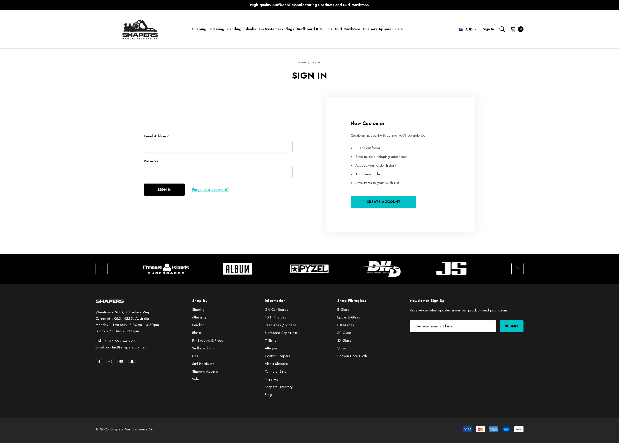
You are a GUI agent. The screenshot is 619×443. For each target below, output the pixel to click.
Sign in (488, 29)
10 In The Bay (275, 317)
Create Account (383, 201)
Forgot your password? (210, 189)
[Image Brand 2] (238, 269)
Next (404, 4)
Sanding (198, 325)
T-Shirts (270, 340)
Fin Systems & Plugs (207, 340)
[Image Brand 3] (309, 269)
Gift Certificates (276, 309)
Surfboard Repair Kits (281, 332)
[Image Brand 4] (381, 269)
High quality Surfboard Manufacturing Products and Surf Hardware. (309, 5)
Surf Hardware (203, 363)
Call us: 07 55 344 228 (115, 341)
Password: (152, 161)
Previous (214, 4)
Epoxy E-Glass (348, 317)
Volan (341, 348)
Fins (195, 356)
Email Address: (156, 136)
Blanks (197, 332)
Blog (268, 394)
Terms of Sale (275, 371)
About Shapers (276, 363)
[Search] (502, 29)
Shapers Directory (279, 387)
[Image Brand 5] (452, 269)
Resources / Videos (280, 325)
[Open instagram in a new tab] (110, 361)
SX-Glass (344, 340)
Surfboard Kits (203, 348)
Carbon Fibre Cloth (352, 356)
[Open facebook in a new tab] (99, 361)
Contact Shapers (277, 356)
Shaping (198, 309)
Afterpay (271, 348)
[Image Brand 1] (166, 269)
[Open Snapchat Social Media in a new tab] (132, 361)
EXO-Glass (345, 325)
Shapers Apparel (205, 371)
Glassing (199, 317)
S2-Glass (344, 332)
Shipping (271, 379)
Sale (195, 379)
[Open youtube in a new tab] (121, 361)
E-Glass (343, 309)
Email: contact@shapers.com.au (121, 347)
